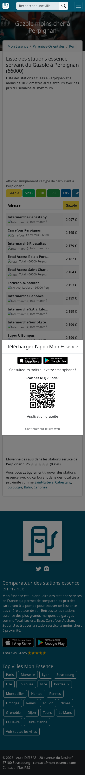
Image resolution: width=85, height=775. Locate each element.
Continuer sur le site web (42, 429)
